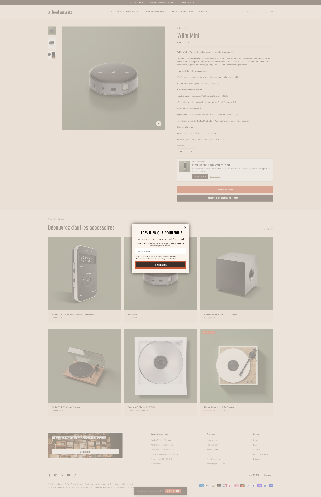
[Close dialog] (185, 227)
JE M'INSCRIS (161, 264)
